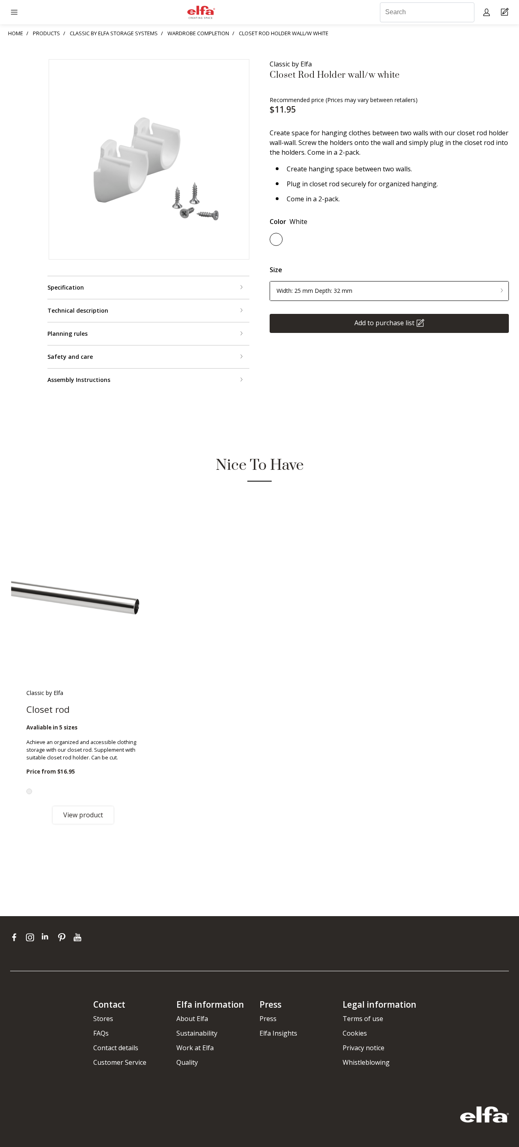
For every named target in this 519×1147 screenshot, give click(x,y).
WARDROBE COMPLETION (198, 33)
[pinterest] (63, 937)
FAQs (101, 1033)
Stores (103, 1018)
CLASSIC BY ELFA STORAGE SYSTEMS (114, 33)
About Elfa (192, 1018)
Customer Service (119, 1062)
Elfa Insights (278, 1033)
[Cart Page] (506, 12)
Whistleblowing (366, 1062)
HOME (15, 33)
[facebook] (16, 937)
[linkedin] (48, 937)
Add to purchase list (384, 322)
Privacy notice (363, 1047)
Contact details (115, 1047)
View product (83, 814)
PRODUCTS (46, 33)
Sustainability (196, 1033)
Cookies (355, 1033)
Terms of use (363, 1018)
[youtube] (78, 937)
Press (268, 1018)
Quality (187, 1062)
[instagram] (32, 937)
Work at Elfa (195, 1047)
